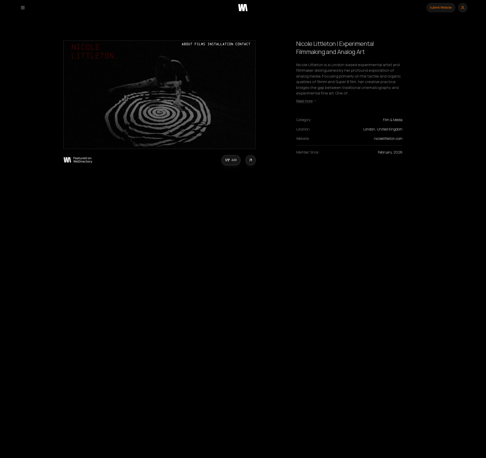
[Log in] (462, 7)
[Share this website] (251, 160)
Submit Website (441, 7)
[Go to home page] (243, 7)
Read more (304, 101)
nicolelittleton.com (388, 138)
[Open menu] (23, 8)
